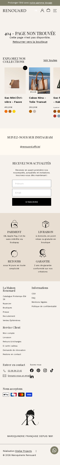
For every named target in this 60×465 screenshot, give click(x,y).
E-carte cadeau (10, 346)
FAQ (33, 298)
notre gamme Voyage (41, 2)
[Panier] (48, 10)
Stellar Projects (23, 451)
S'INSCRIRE (32, 202)
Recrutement (9, 316)
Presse (6, 312)
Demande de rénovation (14, 350)
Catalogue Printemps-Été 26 (14, 297)
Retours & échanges (12, 342)
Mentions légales (39, 302)
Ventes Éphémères (11, 320)
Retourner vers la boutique (30, 41)
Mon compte (8, 333)
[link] (6, 111)
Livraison (7, 337)
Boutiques (7, 308)
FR (36, 10)
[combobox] (36, 10)
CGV (34, 294)
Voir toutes (50, 60)
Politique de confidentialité (44, 306)
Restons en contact (12, 354)
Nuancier (7, 304)
